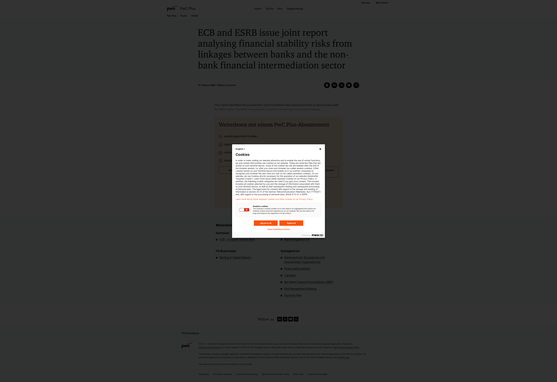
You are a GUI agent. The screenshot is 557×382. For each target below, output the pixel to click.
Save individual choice (278, 229)
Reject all (291, 223)
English (239, 149)
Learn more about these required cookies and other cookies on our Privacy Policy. (274, 199)
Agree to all (265, 223)
